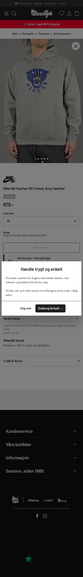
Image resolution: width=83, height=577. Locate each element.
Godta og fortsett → (50, 308)
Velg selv (25, 308)
